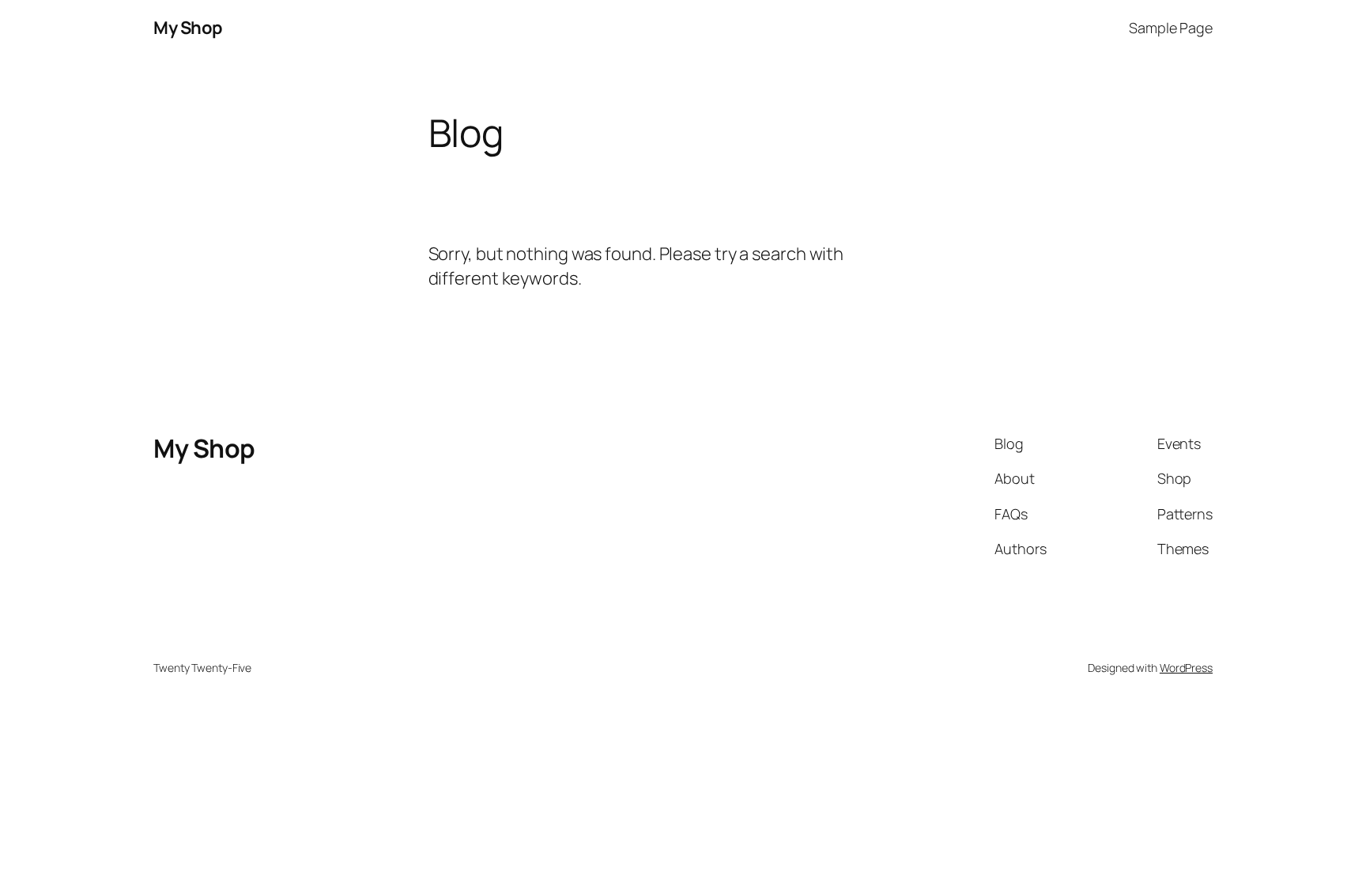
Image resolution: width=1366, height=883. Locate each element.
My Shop (188, 28)
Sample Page (1171, 27)
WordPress (1186, 667)
